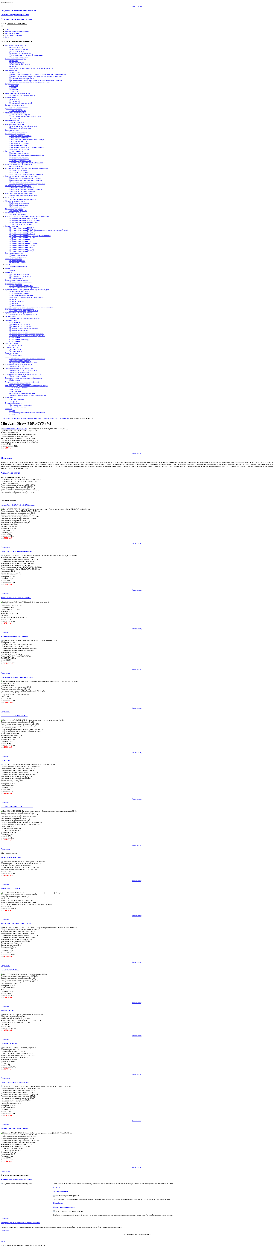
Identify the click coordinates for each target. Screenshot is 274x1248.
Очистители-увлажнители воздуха (22, 393)
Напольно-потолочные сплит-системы (23, 222)
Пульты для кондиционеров (64, 1207)
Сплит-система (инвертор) (19, 339)
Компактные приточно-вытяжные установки (21, 176)
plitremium (137, 6)
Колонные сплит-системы (18, 172)
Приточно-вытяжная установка (20, 182)
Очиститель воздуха (16, 51)
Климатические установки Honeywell (19, 164)
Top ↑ (3, 1242)
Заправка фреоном (60, 1191)
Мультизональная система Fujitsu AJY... (16, 636)
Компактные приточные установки (18, 186)
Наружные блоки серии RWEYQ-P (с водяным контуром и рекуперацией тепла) (38, 230)
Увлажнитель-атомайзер (18, 376)
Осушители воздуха (16, 63)
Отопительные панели (13, 259)
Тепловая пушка (15, 118)
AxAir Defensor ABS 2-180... (11, 857)
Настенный (13, 89)
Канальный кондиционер (18, 145)
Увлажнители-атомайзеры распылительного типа (23, 374)
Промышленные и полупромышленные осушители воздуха (31, 68)
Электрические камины (18, 132)
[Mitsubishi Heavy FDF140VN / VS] (14, 429)
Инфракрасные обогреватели (15, 124)
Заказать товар (137, 453)
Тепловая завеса (15, 349)
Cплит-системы (15, 322)
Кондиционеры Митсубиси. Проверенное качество (20, 1223)
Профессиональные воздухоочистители (19, 309)
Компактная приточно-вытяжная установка (25, 178)
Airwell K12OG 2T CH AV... (11, 888)
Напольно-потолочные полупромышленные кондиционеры (27, 216)
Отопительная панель (17, 261)
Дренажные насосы (12, 120)
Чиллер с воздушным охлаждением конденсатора (27, 413)
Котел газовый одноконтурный (20, 103)
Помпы (7, 268)
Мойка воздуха (14, 380)
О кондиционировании (13, 35)
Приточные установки (13, 284)
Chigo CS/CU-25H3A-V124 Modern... (15, 1082)
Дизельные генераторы (13, 109)
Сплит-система (14, 338)
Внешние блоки (11, 70)
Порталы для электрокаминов (20, 276)
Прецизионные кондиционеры (16, 280)
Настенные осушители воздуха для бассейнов (26, 297)
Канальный (13, 86)
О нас (7, 29)
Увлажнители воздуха (17, 366)
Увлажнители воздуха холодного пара (19, 368)
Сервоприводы (10, 316)
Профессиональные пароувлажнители (19, 313)
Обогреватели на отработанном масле (23, 363)
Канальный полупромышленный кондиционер (26, 147)
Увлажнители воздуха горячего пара (18, 364)
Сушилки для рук (11, 343)
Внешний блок (14, 72)
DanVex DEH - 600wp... (9, 1043)
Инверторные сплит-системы (20, 326)
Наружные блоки (11, 226)
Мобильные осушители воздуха (21, 295)
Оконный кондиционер (18, 257)
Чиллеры (8, 409)
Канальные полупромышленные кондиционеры (27, 139)
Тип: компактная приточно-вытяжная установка (27, 184)
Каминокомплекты (12, 130)
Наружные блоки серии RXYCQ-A (22, 234)
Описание (7, 458)
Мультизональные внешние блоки (21, 78)
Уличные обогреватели (13, 403)
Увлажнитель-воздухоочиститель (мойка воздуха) (27, 395)
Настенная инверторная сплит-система (23, 328)
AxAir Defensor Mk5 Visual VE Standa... (16, 598)
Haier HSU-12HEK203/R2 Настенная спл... (17, 807)
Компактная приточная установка (21, 188)
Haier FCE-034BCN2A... (10, 970)
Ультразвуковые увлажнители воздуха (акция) (22, 382)
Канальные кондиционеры (15, 134)
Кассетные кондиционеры (14, 151)
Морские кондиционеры (14, 209)
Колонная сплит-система (18, 170)
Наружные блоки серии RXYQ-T (21, 241)
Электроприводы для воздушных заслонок (25, 318)
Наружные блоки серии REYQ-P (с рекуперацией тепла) (30, 236)
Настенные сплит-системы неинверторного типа (27, 336)
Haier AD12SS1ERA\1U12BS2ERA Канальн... (18, 505)
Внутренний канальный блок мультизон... (17, 677)
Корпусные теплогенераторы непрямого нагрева (27, 359)
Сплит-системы (11, 320)
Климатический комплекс (18, 388)
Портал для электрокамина (19, 274)
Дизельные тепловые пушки (15, 113)
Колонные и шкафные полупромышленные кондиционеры (26, 168)
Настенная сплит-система (18, 330)
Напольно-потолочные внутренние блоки (24, 220)
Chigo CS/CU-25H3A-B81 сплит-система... (17, 551)
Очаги (7, 264)
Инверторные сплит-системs (19, 324)
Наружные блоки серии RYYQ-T (21, 251)
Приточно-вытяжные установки (21, 286)
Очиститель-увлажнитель (18, 57)
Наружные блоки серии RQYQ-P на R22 (24, 243)
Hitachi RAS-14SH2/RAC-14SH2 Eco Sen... (17, 923)
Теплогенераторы (11, 357)
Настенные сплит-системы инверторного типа (26, 334)
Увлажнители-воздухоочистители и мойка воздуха (23, 378)
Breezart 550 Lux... (8, 1010)
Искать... (4, 23)
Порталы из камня (16, 278)
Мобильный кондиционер (18, 205)
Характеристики (10, 472)
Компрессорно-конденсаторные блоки (19, 193)
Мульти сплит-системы (13, 213)
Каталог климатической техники (17, 31)
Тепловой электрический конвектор (22, 199)
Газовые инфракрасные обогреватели (23, 126)
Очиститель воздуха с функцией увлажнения (25, 55)
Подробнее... (5, 547)
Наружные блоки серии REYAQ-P (22, 232)
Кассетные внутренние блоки (20, 161)
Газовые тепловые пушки (14, 105)
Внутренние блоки (12, 84)
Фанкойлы (9, 397)
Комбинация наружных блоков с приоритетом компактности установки (35, 76)
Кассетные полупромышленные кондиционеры (26, 155)
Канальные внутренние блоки (20, 136)
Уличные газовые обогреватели (20, 405)
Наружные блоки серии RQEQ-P (21, 239)
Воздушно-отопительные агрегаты (18, 93)
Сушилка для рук (15, 345)
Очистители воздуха (16, 47)
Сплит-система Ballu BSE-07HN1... (14, 716)
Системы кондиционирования (15, 15)
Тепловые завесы (11, 347)
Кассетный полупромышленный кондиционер (26, 163)
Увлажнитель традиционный (20, 372)
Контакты (8, 37)
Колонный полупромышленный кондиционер (26, 174)
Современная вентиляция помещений (18, 10)
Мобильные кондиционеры (15, 201)
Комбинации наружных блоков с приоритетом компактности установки (35, 80)
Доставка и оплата (12, 33)
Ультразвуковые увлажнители (20, 384)
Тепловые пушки (11, 353)
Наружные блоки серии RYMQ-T (21, 249)
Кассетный (13, 88)
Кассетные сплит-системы (19, 159)
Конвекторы (9, 197)
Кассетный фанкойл (16, 399)
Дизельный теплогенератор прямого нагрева (25, 116)
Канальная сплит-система (18, 141)
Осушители (13, 61)
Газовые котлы (10, 97)
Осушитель (13, 66)
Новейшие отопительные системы (16, 19)
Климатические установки (19, 293)
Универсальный (15, 91)
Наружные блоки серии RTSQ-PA (21, 247)
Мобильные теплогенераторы (20, 361)
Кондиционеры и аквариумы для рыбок (16, 1179)
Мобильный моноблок (17, 207)
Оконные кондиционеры (14, 253)
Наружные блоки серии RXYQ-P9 (22, 238)
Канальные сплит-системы (19, 143)
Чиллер (12, 411)
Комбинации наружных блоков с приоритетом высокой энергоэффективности (38, 74)
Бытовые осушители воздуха (15, 59)
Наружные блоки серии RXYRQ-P (22, 245)
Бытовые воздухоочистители (15, 45)
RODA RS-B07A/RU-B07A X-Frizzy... (15, 1129)
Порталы (8, 272)
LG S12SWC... (6, 760)
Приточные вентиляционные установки (24, 288)
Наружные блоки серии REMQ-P (21, 228)
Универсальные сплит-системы (20, 224)
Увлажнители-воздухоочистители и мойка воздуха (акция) (26, 386)
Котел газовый (14, 101)
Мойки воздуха (15, 391)
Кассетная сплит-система (18, 157)
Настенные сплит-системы (19, 149)
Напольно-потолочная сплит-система (23, 218)
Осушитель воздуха (16, 305)
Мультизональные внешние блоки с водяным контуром (29, 82)
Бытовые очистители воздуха (20, 53)
